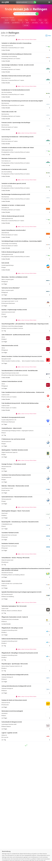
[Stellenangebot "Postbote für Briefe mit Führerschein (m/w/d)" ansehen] (49, 707)
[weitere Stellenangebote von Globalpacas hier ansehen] (48, 818)
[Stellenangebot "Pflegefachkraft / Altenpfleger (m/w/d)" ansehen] (49, 635)
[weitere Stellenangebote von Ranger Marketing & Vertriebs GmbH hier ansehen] (48, 374)
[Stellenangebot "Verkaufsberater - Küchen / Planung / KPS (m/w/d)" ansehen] (49, 565)
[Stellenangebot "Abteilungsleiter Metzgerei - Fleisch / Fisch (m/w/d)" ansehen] (49, 518)
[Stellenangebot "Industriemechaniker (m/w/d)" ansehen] (49, 352)
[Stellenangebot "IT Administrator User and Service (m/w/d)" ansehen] (49, 446)
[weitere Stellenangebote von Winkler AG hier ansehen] (48, 736)
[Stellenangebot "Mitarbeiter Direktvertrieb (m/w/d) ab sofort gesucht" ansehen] (49, 83)
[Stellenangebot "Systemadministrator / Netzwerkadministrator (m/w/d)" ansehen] (49, 504)
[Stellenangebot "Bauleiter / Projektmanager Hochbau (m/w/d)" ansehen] (49, 317)
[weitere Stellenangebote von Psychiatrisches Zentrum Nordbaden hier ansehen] (48, 620)
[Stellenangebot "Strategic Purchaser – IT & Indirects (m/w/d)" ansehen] (49, 471)
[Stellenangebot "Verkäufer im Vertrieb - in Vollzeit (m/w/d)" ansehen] (49, 212)
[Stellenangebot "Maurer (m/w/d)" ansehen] (49, 588)
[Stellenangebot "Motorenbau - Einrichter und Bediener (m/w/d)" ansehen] (49, 284)
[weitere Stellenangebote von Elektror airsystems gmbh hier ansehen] (48, 280)
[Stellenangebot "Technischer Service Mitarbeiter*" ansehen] (49, 295)
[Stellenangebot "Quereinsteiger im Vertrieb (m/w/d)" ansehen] (49, 775)
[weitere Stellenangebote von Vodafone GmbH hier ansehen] (48, 396)
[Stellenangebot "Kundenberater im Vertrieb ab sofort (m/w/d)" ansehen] (49, 176)
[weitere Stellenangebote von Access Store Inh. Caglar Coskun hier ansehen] (48, 807)
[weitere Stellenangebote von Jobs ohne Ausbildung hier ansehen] (48, 93)
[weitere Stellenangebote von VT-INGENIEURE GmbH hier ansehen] (48, 525)
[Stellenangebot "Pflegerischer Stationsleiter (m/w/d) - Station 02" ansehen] (49, 624)
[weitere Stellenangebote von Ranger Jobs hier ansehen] (48, 772)
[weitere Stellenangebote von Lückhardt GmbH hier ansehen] (48, 761)
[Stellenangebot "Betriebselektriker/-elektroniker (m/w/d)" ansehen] (49, 847)
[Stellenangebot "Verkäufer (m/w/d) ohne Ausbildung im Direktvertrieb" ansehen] (49, 61)
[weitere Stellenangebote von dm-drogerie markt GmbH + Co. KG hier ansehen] (48, 302)
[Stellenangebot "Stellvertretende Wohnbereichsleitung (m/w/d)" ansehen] (49, 646)
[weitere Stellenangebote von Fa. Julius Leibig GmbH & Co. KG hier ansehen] (48, 421)
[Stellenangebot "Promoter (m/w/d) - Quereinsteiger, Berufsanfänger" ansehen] (49, 129)
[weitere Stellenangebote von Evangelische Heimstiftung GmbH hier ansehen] (48, 631)
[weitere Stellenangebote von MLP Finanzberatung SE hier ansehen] (48, 595)
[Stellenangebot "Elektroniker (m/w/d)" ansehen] (49, 753)
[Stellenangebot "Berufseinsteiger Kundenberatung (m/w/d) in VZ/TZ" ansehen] (49, 201)
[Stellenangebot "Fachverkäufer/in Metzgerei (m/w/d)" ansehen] (49, 728)
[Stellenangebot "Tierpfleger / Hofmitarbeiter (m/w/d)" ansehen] (49, 822)
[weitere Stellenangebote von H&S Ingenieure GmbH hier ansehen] (48, 782)
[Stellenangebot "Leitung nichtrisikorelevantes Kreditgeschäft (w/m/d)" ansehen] (49, 692)
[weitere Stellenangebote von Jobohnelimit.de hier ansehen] (48, 209)
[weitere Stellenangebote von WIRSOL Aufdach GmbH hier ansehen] (48, 829)
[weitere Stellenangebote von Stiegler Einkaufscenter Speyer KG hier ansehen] (48, 453)
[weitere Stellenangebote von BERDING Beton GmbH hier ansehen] (48, 843)
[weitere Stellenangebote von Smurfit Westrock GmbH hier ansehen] (48, 489)
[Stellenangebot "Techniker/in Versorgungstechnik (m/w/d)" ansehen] (49, 424)
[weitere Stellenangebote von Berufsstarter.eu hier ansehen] (48, 104)
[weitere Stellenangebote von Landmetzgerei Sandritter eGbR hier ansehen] (48, 725)
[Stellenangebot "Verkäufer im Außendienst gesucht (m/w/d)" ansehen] (49, 190)
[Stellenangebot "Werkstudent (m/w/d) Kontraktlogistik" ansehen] (49, 717)
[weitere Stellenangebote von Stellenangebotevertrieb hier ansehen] (48, 47)
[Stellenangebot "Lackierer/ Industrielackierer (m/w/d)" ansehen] (49, 388)
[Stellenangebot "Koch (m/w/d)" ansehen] (49, 270)
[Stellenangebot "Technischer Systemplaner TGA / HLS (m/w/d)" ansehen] (49, 613)
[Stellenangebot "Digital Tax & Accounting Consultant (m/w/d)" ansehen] (49, 800)
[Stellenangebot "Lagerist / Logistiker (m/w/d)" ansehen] (49, 739)
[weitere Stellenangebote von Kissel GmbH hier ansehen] (48, 514)
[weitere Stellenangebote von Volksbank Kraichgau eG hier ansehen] (48, 678)
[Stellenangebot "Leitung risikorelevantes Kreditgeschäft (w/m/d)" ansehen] (49, 682)
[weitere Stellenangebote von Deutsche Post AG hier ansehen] (48, 703)
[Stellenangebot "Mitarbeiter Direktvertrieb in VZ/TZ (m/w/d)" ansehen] (49, 165)
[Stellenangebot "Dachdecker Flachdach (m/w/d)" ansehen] (49, 550)
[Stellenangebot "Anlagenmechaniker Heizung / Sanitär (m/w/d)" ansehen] (49, 764)
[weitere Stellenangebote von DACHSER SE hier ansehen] (48, 714)
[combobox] (26, 2)
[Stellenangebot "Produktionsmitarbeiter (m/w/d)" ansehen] (49, 858)
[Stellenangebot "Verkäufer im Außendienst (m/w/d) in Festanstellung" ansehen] (49, 50)
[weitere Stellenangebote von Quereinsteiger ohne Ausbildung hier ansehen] (48, 57)
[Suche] (35, 2)
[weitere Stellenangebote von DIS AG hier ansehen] (48, 338)
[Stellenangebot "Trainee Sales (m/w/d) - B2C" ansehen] (49, 119)
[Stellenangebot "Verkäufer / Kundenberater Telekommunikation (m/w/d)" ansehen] (49, 811)
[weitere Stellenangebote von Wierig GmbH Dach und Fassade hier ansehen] (48, 536)
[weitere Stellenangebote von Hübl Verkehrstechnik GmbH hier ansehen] (48, 313)
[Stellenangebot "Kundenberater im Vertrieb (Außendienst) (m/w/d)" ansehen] (49, 97)
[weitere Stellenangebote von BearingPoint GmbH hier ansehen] (48, 360)
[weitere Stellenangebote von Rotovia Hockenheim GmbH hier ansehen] (48, 750)
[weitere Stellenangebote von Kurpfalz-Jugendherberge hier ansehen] (48, 266)
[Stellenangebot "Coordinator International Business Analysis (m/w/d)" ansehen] (49, 482)
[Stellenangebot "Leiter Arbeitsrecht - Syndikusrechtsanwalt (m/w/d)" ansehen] (49, 342)
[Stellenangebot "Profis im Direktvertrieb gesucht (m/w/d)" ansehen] (49, 223)
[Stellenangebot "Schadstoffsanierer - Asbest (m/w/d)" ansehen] (49, 435)
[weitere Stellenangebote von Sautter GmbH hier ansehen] (48, 609)
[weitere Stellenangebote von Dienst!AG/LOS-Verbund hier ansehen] (48, 574)
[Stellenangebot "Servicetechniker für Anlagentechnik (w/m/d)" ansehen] (49, 306)
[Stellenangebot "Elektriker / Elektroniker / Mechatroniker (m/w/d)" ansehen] (49, 493)
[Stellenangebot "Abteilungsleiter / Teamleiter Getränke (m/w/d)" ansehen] (49, 457)
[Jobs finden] (37, 13)
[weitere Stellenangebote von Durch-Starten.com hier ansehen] (48, 68)
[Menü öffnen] (49, 2)
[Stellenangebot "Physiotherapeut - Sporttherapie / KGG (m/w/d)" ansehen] (49, 671)
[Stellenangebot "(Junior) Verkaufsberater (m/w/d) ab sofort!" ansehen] (49, 237)
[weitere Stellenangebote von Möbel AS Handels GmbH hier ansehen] (48, 561)
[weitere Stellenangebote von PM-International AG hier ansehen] (48, 442)
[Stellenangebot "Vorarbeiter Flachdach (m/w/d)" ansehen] (49, 540)
